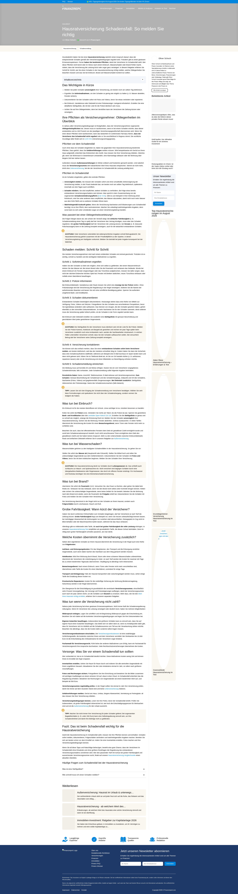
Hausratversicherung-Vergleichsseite (122, 755)
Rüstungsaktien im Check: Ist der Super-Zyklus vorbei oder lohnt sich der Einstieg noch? (162, 166)
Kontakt (84, 890)
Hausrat (66, 24)
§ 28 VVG (88, 139)
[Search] (175, 1)
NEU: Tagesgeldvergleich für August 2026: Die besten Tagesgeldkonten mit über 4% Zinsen (119, 1)
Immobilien (130, 8)
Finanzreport (95, 40)
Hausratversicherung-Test (78, 529)
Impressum (66, 890)
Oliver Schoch (70, 40)
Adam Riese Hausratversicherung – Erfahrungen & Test (162, 362)
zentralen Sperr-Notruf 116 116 (99, 415)
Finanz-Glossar (97, 866)
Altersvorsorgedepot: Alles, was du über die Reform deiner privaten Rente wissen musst (163, 117)
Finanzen (119, 8)
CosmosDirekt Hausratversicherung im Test (163, 672)
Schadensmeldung (85, 48)
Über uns (94, 850)
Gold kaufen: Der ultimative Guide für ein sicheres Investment (162, 141)
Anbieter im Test (161, 8)
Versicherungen (106, 8)
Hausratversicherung (69, 48)
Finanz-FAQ (95, 863)
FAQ (63, 1)
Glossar (70, 1)
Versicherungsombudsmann (109, 634)
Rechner (172, 8)
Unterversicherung (77, 168)
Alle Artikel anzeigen (159, 90)
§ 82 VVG (101, 196)
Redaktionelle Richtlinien (100, 853)
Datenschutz (75, 890)
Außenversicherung (121, 438)
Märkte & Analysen (145, 8)
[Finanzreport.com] (71, 8)
